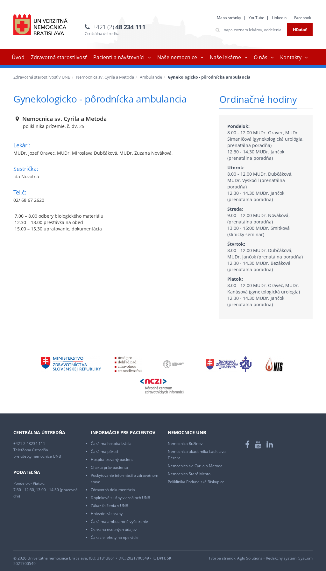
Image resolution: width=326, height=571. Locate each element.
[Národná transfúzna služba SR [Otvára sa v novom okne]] (274, 363)
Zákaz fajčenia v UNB (109, 505)
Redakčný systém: (281, 558)
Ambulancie (151, 77)
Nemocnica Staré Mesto (189, 473)
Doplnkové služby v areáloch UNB (120, 497)
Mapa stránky (229, 17)
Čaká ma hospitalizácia (111, 443)
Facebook (302, 17)
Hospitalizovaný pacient (112, 459)
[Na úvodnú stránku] (40, 25)
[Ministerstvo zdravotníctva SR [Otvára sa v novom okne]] (70, 363)
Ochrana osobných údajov (114, 529)
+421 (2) (118, 27)
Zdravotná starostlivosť (59, 57)
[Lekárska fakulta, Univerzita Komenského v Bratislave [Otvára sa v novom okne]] (173, 363)
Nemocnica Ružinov (185, 443)
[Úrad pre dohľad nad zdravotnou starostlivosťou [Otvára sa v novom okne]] (128, 363)
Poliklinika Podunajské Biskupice (196, 481)
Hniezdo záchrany (107, 513)
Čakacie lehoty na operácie (114, 537)
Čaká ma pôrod (104, 451)
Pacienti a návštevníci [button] (119, 57)
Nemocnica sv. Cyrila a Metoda (105, 77)
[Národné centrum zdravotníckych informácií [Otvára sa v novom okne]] (162, 386)
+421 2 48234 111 (29, 443)
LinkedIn (279, 17)
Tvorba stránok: (222, 558)
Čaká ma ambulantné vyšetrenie (119, 521)
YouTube (256, 17)
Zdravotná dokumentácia (113, 489)
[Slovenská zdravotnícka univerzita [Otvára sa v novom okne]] (229, 363)
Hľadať (300, 29)
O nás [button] (260, 57)
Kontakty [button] (290, 57)
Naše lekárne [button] (225, 57)
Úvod (18, 57)
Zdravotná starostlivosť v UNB (41, 77)
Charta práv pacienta (109, 467)
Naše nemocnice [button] (177, 57)
